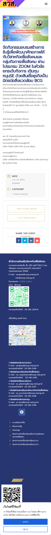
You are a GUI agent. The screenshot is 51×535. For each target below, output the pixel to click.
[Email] (37, 240)
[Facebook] (21, 412)
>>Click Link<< (25, 281)
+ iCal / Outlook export (26, 218)
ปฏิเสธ (25, 529)
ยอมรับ (25, 522)
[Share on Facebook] (18, 240)
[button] (46, 3)
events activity (21, 194)
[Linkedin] (31, 240)
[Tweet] (25, 240)
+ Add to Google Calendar (26, 209)
